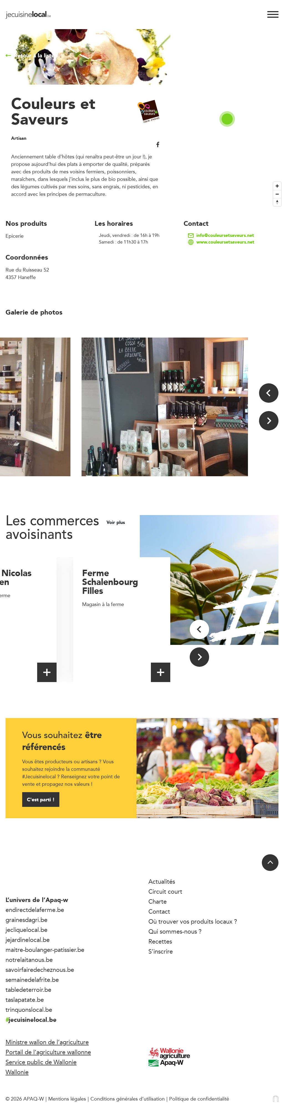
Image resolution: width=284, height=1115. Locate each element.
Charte (157, 901)
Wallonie (17, 1072)
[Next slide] (268, 420)
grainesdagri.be (26, 919)
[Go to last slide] (268, 393)
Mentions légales (67, 1099)
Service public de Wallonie (41, 1062)
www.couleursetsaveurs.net (225, 242)
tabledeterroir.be (28, 989)
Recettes (160, 941)
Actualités (161, 881)
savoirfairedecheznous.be (40, 969)
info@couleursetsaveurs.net (225, 235)
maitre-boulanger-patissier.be (45, 949)
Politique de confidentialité (199, 1099)
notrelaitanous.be (29, 959)
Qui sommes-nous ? (175, 931)
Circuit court (165, 891)
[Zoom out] (277, 194)
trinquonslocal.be (29, 1009)
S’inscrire (160, 951)
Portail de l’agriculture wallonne (48, 1052)
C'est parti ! (41, 799)
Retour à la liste (34, 55)
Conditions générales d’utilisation (127, 1099)
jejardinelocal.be (28, 939)
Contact (159, 911)
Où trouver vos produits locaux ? (192, 921)
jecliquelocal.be (26, 929)
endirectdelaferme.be (35, 909)
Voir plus (116, 522)
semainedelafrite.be (32, 979)
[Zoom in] (277, 186)
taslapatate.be (25, 999)
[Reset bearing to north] (277, 202)
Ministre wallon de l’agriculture (47, 1042)
